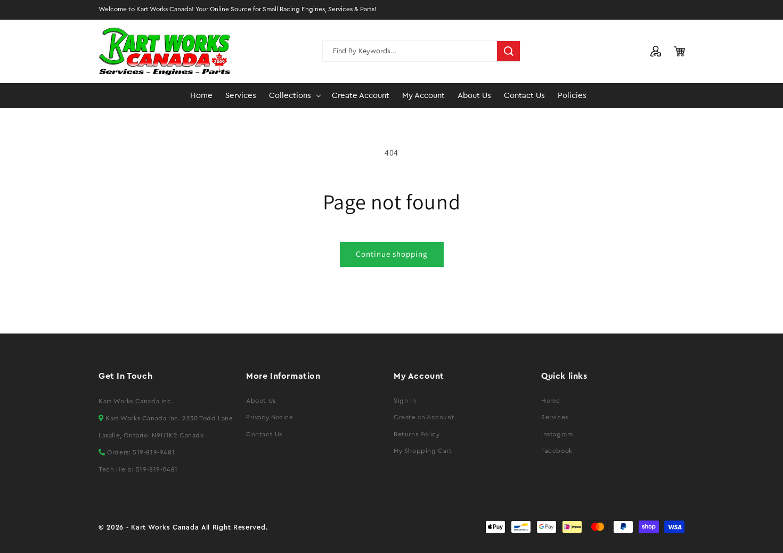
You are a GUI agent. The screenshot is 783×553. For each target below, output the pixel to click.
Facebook (557, 451)
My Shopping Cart (423, 451)
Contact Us (264, 434)
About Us (261, 400)
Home (550, 400)
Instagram (557, 434)
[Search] (508, 51)
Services (554, 417)
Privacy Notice (269, 417)
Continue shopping (392, 254)
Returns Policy (416, 434)
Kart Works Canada (165, 527)
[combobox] (421, 51)
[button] (294, 96)
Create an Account (424, 417)
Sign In (405, 400)
